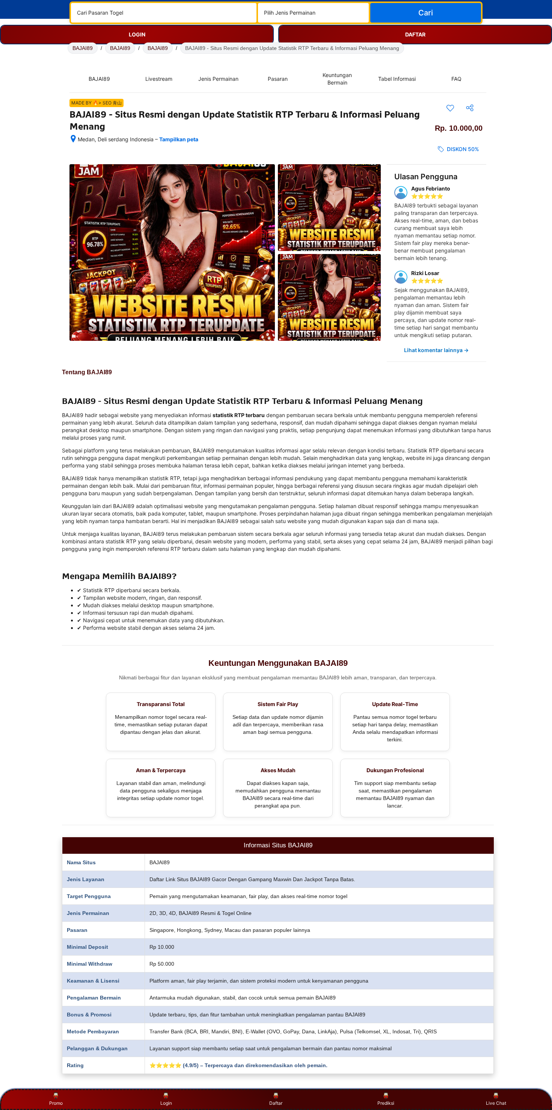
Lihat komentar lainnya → (436, 350)
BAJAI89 (82, 48)
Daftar (275, 1103)
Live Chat (496, 1103)
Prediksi (385, 1103)
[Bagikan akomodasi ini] (470, 108)
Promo (56, 1103)
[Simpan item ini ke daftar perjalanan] (450, 108)
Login (166, 1103)
